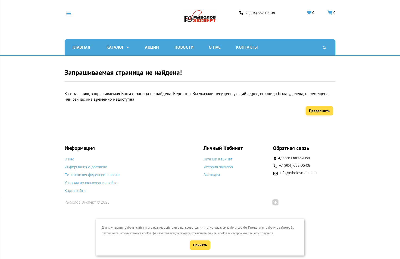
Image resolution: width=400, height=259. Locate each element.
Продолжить (319, 110)
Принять (200, 245)
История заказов (218, 167)
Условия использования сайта (91, 183)
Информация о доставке (86, 167)
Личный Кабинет (217, 159)
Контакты (247, 47)
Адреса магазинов (294, 158)
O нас (215, 47)
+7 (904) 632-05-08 (259, 13)
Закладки (211, 175)
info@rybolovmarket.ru (298, 173)
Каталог (115, 47)
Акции (152, 47)
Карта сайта (75, 191)
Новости (184, 47)
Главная (81, 47)
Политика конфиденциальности (92, 175)
